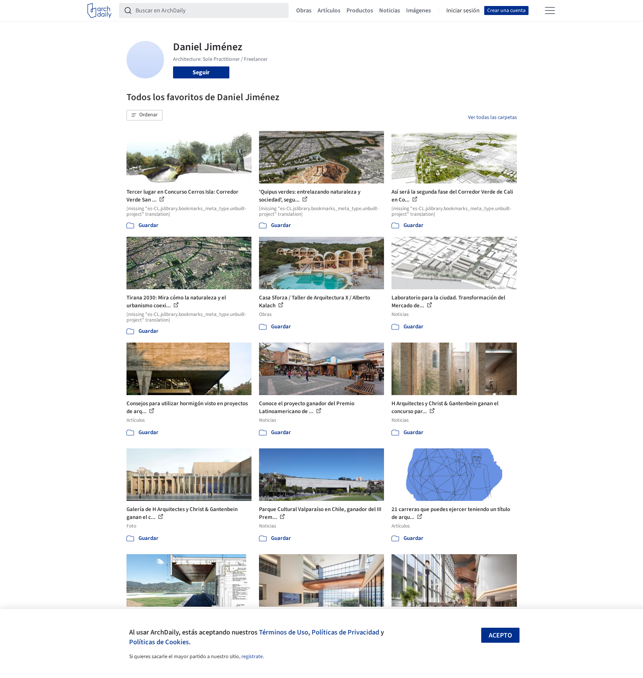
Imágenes (418, 10)
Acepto (500, 635)
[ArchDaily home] (99, 10)
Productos (359, 10)
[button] (144, 115)
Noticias (389, 10)
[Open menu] (550, 11)
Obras (304, 10)
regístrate (252, 656)
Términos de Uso (283, 632)
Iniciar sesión (463, 10)
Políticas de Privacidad (345, 632)
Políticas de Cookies (159, 642)
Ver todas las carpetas (492, 117)
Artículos (329, 10)
